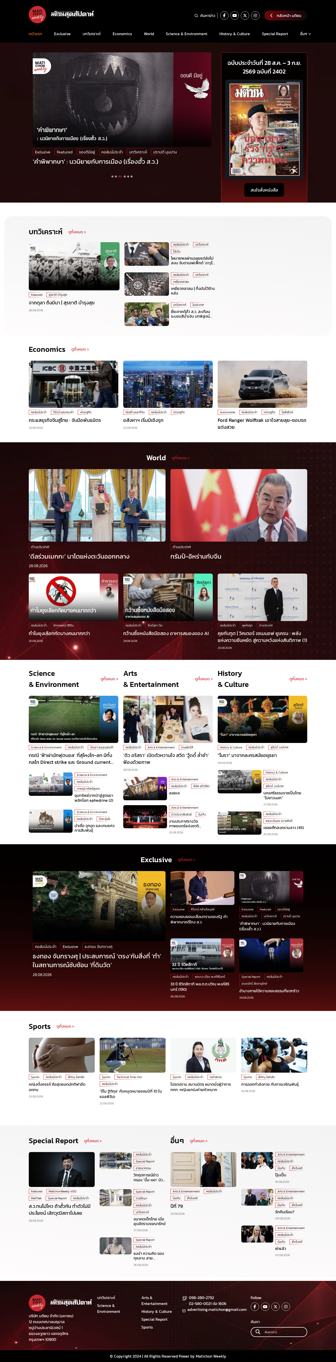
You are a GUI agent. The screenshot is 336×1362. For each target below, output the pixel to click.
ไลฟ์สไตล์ (287, 412)
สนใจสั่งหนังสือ (264, 190)
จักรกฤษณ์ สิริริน (63, 625)
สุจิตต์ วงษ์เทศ (280, 747)
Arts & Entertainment (161, 747)
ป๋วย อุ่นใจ (104, 819)
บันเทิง (202, 814)
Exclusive (62, 34)
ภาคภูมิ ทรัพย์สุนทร (88, 788)
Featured (65, 152)
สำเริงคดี (192, 1198)
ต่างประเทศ (40, 547)
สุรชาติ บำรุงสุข (58, 295)
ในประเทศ (198, 305)
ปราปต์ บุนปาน (165, 152)
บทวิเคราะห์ (92, 34)
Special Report (275, 34)
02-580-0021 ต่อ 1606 (207, 1303)
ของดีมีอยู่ (87, 152)
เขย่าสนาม (216, 1077)
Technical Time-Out (129, 1077)
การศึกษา (141, 1198)
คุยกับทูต (247, 625)
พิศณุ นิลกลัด (76, 1077)
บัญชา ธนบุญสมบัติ (101, 747)
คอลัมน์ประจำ (112, 152)
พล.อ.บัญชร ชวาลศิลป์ (279, 821)
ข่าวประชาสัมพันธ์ (181, 814)
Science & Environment (186, 34)
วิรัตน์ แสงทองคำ (63, 412)
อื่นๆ (303, 34)
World (149, 34)
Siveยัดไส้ (187, 747)
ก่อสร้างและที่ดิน (135, 412)
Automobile (227, 412)
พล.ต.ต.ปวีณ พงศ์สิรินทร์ (210, 977)
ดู (291, 679)
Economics (122, 34)
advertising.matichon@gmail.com (217, 1309)
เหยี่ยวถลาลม (181, 282)
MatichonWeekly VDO (62, 1191)
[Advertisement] (264, 273)
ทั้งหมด (298, 679)
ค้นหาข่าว (207, 15)
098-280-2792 (201, 1298)
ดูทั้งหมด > (77, 232)
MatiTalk (36, 1198)
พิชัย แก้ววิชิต (201, 786)
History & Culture (234, 34)
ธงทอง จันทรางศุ (98, 946)
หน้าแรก (35, 34)
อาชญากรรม (143, 1168)
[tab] (112, 177)
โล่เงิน (176, 251)
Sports (35, 1077)
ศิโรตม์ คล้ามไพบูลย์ (202, 909)
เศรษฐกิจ (86, 412)
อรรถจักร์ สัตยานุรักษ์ (254, 983)
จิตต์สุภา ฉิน (155, 625)
